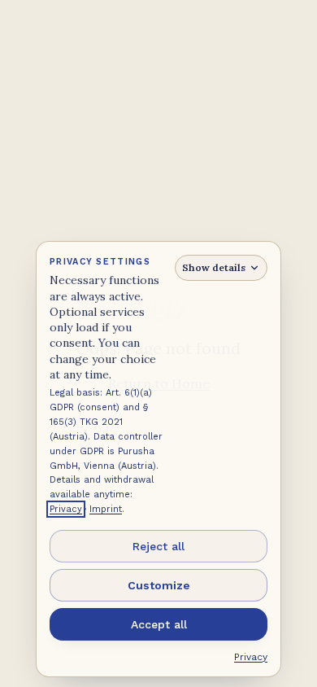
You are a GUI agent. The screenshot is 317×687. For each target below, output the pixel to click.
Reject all (158, 546)
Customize (159, 585)
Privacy (66, 509)
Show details (213, 267)
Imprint (105, 509)
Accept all (159, 624)
